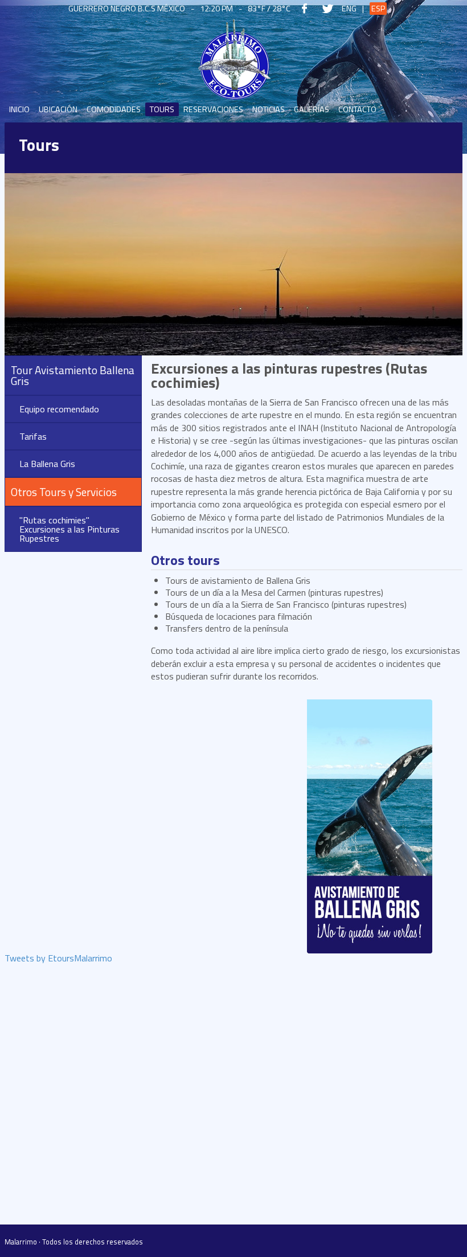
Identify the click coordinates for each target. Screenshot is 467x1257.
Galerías (311, 109)
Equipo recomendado (59, 409)
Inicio (19, 109)
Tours (162, 109)
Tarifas (33, 436)
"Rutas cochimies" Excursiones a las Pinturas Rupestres (69, 529)
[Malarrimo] (233, 60)
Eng (349, 8)
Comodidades (114, 109)
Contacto (357, 109)
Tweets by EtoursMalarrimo (58, 959)
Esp (378, 8)
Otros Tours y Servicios (64, 492)
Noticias (268, 109)
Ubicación (58, 109)
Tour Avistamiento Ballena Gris (72, 375)
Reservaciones (213, 109)
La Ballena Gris (47, 463)
